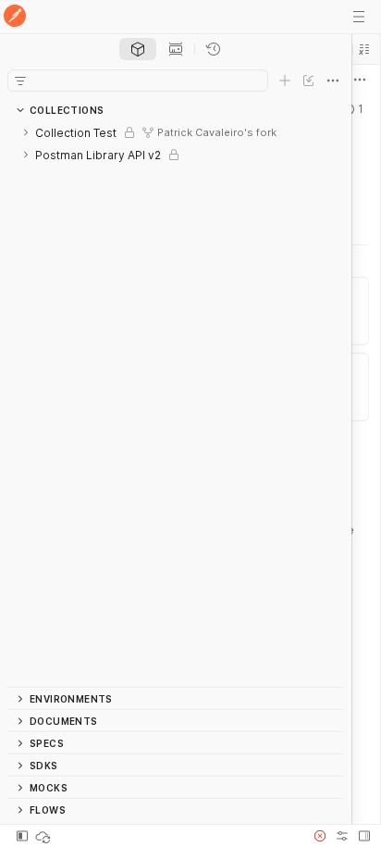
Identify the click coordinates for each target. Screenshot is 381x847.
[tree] (175, 404)
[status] (44, 836)
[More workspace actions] (359, 79)
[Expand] (25, 132)
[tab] (137, 49)
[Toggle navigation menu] (359, 17)
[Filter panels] (20, 80)
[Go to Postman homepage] (15, 17)
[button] (364, 49)
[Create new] (285, 80)
